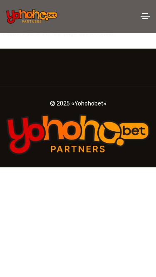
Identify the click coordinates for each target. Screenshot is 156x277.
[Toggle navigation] (145, 16)
